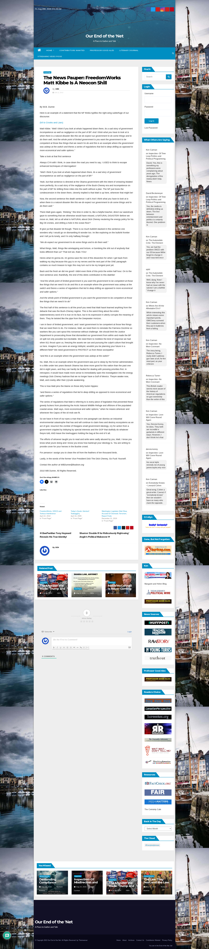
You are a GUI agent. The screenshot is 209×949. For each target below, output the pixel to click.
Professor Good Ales (102, 50)
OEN (57, 89)
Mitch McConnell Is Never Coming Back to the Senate (120, 590)
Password (149, 107)
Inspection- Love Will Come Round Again (154, 417)
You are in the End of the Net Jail (160, 946)
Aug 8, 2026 (81, 593)
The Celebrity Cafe (153, 809)
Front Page (47, 72)
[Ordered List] (67, 647)
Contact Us (140, 940)
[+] (87, 647)
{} (84, 647)
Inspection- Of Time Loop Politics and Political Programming (156, 156)
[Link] (81, 647)
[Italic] (57, 647)
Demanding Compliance (47, 881)
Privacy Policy (167, 940)
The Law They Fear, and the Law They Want (156, 882)
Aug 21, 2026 (151, 887)
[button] (173, 53)
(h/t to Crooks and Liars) (51, 122)
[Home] (39, 50)
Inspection (78, 876)
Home (49, 50)
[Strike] (64, 647)
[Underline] (60, 647)
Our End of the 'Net (104, 36)
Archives (131, 940)
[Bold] (54, 647)
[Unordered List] (70, 647)
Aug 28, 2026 (46, 887)
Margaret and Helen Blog (156, 584)
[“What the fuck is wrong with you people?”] (158, 526)
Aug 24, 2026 (81, 887)
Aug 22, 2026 (47, 593)
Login (129, 632)
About (124, 940)
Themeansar (83, 940)
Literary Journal (128, 50)
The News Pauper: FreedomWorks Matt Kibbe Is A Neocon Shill (82, 80)
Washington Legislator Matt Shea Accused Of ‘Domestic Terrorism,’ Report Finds (114, 513)
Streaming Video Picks (50, 56)
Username (149, 93)
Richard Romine (44, 876)
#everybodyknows (152, 845)
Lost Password (151, 128)
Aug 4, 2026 (114, 593)
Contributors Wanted (72, 50)
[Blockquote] (74, 647)
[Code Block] (77, 647)
